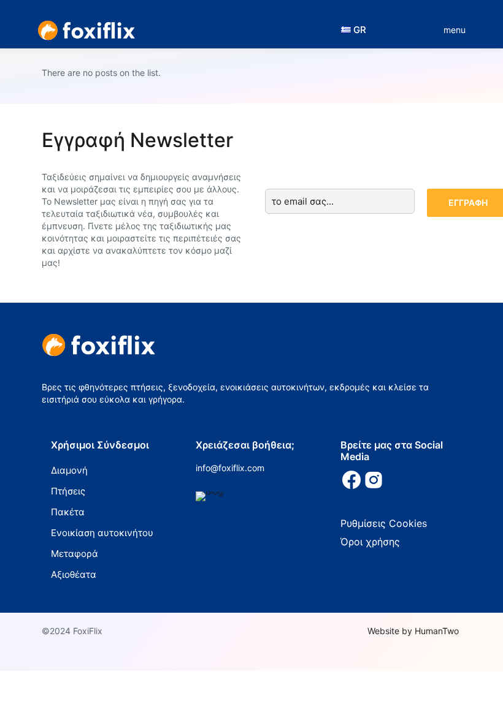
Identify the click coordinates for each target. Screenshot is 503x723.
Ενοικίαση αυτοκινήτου (102, 533)
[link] (209, 496)
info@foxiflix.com (230, 468)
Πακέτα (68, 512)
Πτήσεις (68, 491)
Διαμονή (69, 470)
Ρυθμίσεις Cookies (383, 523)
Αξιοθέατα (73, 574)
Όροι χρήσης (370, 542)
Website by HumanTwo (413, 631)
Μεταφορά (74, 553)
